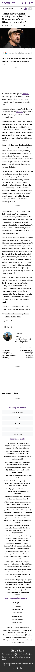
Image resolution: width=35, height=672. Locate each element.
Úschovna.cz (20, 635)
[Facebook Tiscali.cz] (13, 668)
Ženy (27, 627)
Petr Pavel (17, 606)
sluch (18, 316)
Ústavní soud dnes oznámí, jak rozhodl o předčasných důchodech (26, 354)
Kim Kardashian (17, 616)
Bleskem (19, 112)
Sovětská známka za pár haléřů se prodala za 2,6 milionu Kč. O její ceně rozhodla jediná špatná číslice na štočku (17, 510)
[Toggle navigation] (31, 3)
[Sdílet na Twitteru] (8, 327)
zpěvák (8, 316)
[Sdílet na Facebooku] (3, 327)
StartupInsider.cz (17, 642)
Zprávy (16, 627)
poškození (25, 314)
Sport (22, 627)
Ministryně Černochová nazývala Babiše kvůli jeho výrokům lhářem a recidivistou (9, 355)
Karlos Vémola (17, 619)
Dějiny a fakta (17, 434)
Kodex (15, 665)
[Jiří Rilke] (7, 336)
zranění (8, 314)
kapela (19, 314)
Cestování (6, 630)
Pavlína (11, 8)
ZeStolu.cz (11, 632)
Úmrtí (18, 429)
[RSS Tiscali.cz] (20, 668)
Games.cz (15, 630)
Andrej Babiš (17, 603)
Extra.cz (8, 321)
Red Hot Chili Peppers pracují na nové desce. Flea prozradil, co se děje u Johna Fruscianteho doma (17, 483)
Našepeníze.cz (16, 640)
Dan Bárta (25, 94)
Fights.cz (17, 637)
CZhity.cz (6, 640)
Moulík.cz (9, 637)
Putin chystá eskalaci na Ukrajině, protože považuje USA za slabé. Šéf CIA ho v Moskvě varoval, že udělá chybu (18, 564)
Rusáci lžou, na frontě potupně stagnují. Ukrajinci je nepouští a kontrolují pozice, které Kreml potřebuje (18, 538)
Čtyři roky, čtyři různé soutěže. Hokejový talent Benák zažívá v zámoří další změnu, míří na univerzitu (17, 546)
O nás (11, 665)
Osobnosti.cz (21, 632)
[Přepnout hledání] (22, 3)
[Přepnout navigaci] (25, 3)
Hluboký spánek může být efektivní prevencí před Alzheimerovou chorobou (17, 491)
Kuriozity (17, 418)
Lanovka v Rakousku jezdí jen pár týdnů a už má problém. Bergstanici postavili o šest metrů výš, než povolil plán (17, 582)
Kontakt (7, 665)
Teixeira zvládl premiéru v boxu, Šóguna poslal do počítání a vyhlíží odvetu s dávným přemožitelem (17, 446)
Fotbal (17, 423)
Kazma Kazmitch (17, 612)
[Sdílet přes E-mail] (11, 327)
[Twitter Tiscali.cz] (17, 668)
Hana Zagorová (17, 609)
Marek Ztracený (17, 623)
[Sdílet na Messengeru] (5, 327)
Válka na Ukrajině (17, 412)
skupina (13, 316)
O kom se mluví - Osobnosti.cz (17, 598)
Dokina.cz (25, 637)
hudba (13, 314)
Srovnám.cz (27, 640)
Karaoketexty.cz (9, 635)
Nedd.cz (29, 635)
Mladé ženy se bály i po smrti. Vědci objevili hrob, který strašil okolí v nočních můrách (18, 470)
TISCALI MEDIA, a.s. (16, 663)
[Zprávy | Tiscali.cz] (8, 3)
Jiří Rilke (18, 333)
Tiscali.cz (9, 627)
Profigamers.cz (25, 630)
